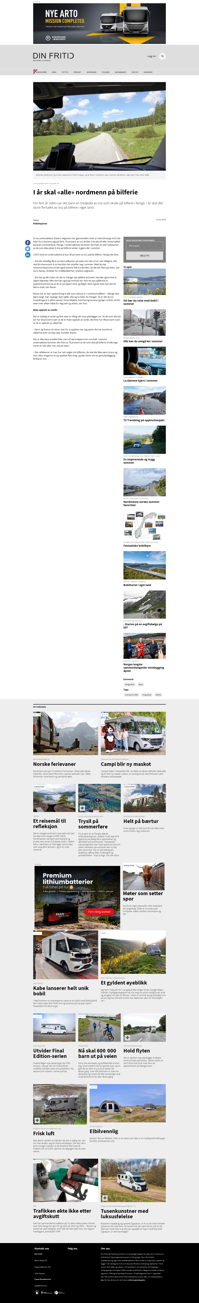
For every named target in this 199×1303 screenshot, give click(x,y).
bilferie (158, 695)
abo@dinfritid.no (41, 1286)
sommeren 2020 (131, 695)
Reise (54, 72)
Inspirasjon (91, 72)
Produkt (77, 72)
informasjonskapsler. (136, 1280)
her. (102, 1280)
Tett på (65, 72)
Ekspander (162, 56)
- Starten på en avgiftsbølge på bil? (142, 625)
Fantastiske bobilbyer (137, 545)
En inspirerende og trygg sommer (139, 461)
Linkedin (27, 253)
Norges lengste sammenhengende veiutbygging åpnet (143, 668)
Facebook (27, 241)
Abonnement (120, 72)
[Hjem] (53, 57)
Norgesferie (41, 72)
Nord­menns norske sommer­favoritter (141, 503)
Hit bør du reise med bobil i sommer (140, 302)
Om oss (135, 72)
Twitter (27, 247)
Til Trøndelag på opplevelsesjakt (143, 420)
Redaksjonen (40, 223)
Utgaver (105, 72)
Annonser (147, 72)
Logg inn (151, 56)
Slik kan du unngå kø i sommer (143, 341)
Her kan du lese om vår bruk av (116, 1280)
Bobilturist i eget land (137, 585)
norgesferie (146, 695)
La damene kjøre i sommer (140, 380)
